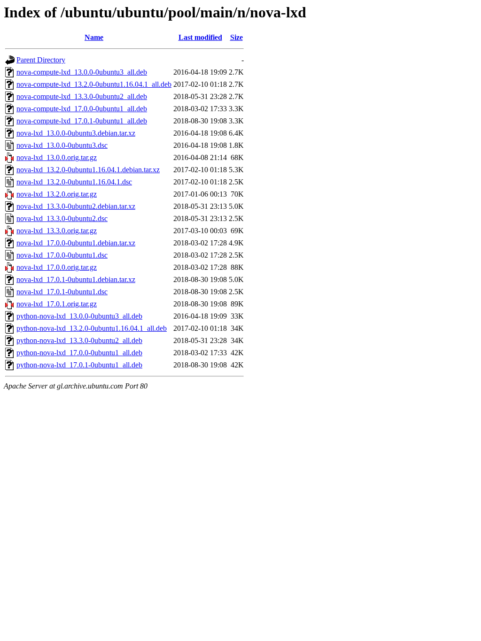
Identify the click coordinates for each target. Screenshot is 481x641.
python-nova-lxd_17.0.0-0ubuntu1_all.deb (79, 353)
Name (94, 37)
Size (236, 37)
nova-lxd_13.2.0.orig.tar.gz (56, 194)
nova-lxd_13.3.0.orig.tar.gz (56, 231)
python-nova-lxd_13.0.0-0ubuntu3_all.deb (79, 316)
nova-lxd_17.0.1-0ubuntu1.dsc (62, 292)
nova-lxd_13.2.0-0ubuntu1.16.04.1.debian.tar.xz (88, 170)
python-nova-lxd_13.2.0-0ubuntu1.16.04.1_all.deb (91, 328)
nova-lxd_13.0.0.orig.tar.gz (56, 157)
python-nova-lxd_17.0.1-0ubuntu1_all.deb (79, 365)
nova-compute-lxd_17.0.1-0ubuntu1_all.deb (81, 121)
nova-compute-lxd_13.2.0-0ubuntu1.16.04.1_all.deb (93, 84)
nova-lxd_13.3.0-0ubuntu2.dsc (62, 218)
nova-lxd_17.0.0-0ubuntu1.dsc (62, 255)
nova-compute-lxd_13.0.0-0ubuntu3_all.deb (81, 72)
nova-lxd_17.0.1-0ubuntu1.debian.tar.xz (75, 279)
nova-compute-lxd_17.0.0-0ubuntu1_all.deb (81, 109)
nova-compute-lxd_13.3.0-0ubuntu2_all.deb (81, 96)
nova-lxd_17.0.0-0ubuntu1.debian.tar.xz (75, 243)
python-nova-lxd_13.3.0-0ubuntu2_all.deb (79, 340)
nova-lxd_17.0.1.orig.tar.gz (56, 304)
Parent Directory (40, 60)
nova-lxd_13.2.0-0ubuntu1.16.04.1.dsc (74, 182)
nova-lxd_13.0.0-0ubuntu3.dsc (62, 145)
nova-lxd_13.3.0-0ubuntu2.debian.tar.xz (75, 206)
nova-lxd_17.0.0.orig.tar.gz (56, 267)
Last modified (200, 37)
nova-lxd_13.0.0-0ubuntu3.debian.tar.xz (75, 133)
